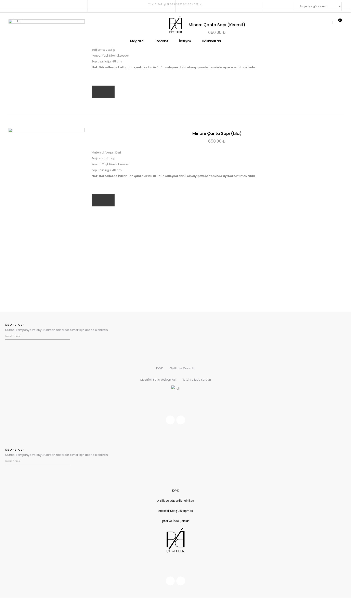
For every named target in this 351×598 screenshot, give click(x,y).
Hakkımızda (211, 41)
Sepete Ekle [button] (103, 92)
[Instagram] (170, 419)
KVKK (159, 368)
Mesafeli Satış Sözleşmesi (158, 380)
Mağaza (137, 41)
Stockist (161, 41)
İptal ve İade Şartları (197, 380)
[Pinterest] (180, 419)
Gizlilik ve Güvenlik (182, 368)
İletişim (185, 41)
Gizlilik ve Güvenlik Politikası (175, 501)
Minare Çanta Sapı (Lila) (217, 133)
